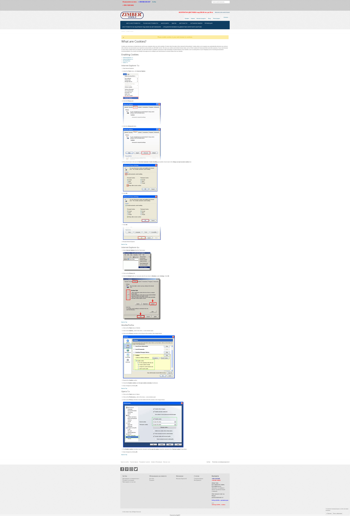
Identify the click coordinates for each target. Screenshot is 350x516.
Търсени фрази (134, 462)
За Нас (154, 2)
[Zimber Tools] (132, 15)
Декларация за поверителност (130, 478)
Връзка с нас (166, 462)
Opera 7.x (125, 62)
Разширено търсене (144, 462)
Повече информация (337, 513)
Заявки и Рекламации (156, 462)
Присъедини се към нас (129, 482)
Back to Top (124, 244)
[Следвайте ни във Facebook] (122, 469)
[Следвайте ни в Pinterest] (127, 469)
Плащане (151, 480)
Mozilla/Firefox (126, 61)
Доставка (151, 478)
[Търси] (228, 2)
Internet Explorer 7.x (128, 57)
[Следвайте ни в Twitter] (136, 469)
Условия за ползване (128, 480)
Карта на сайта (125, 462)
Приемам (329, 513)
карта (219, 486)
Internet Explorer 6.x (128, 59)
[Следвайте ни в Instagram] (131, 469)
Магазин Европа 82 (181, 478)
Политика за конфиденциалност (221, 462)
